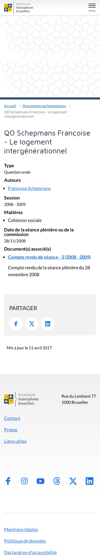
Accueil (10, 106)
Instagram (24, 481)
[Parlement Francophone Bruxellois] (18, 7)
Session (12, 198)
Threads (57, 481)
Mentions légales (21, 529)
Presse (10, 429)
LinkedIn (47, 323)
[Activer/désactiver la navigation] (92, 8)
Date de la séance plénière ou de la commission (39, 232)
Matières (13, 212)
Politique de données (25, 541)
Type (9, 165)
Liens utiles (15, 441)
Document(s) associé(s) (27, 249)
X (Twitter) (73, 481)
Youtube (40, 481)
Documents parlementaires (44, 106)
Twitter (31, 323)
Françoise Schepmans (29, 188)
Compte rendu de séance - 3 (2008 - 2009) (49, 257)
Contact (12, 418)
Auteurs (12, 180)
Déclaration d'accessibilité (30, 552)
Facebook (16, 323)
